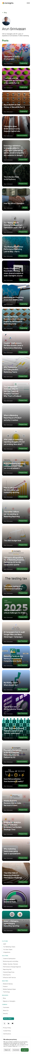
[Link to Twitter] (4, 1023)
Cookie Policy (21, 1046)
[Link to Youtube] (12, 1023)
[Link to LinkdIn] (8, 1023)
